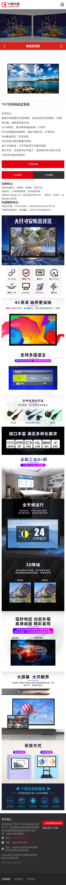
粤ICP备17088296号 (12, 862)
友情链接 (6, 879)
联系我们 (7, 819)
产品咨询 (33, 164)
